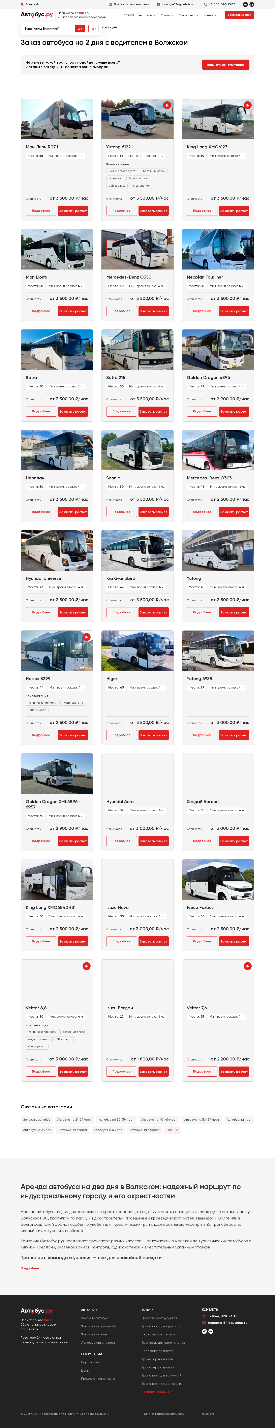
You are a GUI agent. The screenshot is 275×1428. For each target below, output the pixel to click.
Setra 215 (115, 377)
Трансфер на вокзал (157, 1359)
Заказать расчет (73, 211)
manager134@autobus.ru (227, 1323)
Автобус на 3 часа (73, 1130)
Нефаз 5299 (38, 678)
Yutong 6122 (118, 147)
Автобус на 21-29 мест (74, 1119)
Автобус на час (238, 1119)
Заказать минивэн (94, 1334)
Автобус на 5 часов (144, 1130)
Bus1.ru (84, 13)
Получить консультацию (226, 65)
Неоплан (35, 478)
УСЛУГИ (148, 1310)
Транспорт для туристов (161, 1326)
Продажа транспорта (98, 1379)
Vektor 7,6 (197, 1008)
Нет (93, 28)
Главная (128, 15)
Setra (31, 377)
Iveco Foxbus (200, 907)
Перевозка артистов (157, 1351)
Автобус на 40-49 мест (159, 1119)
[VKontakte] (245, 4)
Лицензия (208, 1413)
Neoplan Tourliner (205, 277)
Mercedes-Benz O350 (128, 277)
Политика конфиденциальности (163, 1413)
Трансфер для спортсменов (163, 1342)
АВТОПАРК (89, 1310)
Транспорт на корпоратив (162, 1384)
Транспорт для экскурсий (161, 1375)
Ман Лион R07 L (42, 147)
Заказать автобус (36, 1119)
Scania (113, 478)
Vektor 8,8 (36, 1008)
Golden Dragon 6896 (208, 377)
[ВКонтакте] (204, 1331)
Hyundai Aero (120, 801)
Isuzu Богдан (119, 1008)
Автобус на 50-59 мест (201, 1119)
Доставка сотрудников (159, 1318)
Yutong (194, 578)
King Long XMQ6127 (207, 147)
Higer (111, 678)
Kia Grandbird (120, 578)
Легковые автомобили (98, 1342)
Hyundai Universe (43, 578)
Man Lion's (36, 277)
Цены (85, 1370)
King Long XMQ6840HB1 (50, 907)
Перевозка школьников (159, 1334)
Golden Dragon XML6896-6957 (53, 804)
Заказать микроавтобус (99, 1326)
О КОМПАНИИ (91, 1354)
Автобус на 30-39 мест (116, 1119)
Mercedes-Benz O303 (209, 478)
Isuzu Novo (117, 907)
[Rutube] (251, 4)
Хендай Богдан (203, 801)
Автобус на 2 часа (37, 1130)
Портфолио (90, 1362)
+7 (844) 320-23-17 (222, 4)
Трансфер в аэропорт (159, 1367)
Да (80, 28)
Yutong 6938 (199, 678)
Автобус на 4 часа (108, 1130)
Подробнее (41, 211)
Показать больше (156, 1392)
